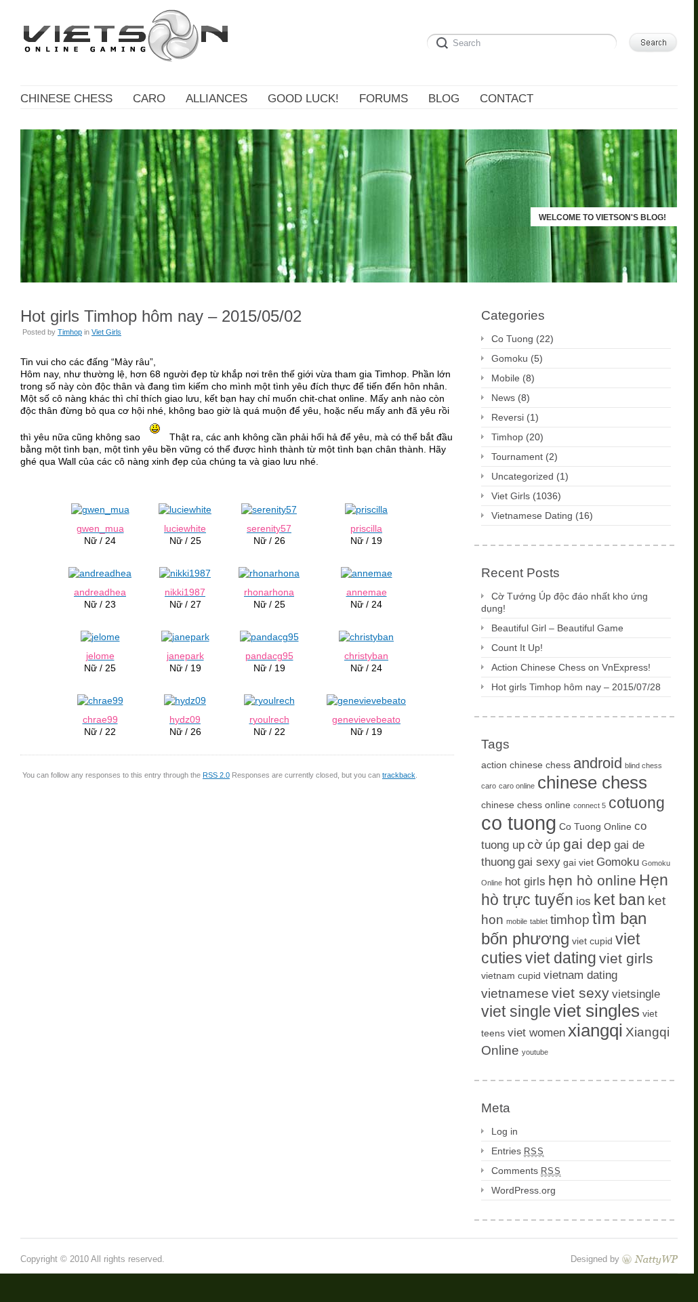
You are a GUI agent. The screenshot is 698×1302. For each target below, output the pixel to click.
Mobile (505, 378)
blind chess (643, 765)
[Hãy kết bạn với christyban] (366, 636)
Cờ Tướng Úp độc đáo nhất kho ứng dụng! (564, 602)
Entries (517, 1151)
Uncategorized (522, 476)
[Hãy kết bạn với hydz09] (185, 699)
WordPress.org (523, 1190)
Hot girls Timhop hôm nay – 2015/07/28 (576, 686)
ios (583, 901)
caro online (517, 786)
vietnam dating (580, 975)
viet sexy (580, 993)
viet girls (626, 958)
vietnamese (515, 993)
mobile (516, 921)
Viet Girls (106, 332)
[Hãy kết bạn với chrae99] (100, 699)
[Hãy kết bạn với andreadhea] (100, 572)
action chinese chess (526, 764)
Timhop (70, 332)
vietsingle (636, 994)
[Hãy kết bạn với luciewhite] (185, 508)
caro (488, 786)
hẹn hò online (592, 880)
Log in (504, 1131)
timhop (570, 919)
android (597, 763)
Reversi (507, 417)
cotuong (637, 803)
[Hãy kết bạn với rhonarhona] (269, 572)
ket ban (619, 899)
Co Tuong (512, 338)
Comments (526, 1170)
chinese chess (592, 782)
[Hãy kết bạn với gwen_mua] (100, 508)
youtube (535, 1052)
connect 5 (589, 805)
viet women (536, 1032)
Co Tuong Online (595, 826)
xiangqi (595, 1030)
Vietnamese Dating (532, 515)
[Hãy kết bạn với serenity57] (269, 508)
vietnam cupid (511, 975)
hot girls (525, 881)
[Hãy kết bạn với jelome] (100, 636)
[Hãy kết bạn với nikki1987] (185, 572)
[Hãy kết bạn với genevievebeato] (366, 699)
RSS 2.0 (216, 775)
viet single (516, 1011)
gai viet (578, 862)
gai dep (587, 844)
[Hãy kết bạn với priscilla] (366, 508)
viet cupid (592, 941)
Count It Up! (517, 647)
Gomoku (509, 358)
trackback (398, 775)
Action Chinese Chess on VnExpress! (571, 667)
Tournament (517, 456)
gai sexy (539, 862)
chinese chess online (526, 804)
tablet (539, 921)
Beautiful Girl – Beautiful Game (557, 628)
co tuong (518, 823)
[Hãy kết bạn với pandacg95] (269, 636)
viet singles (597, 1011)
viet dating (560, 958)
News (503, 397)
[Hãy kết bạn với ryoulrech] (269, 699)
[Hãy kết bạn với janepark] (185, 636)
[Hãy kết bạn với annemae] (366, 572)
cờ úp (543, 844)
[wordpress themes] (650, 1259)
